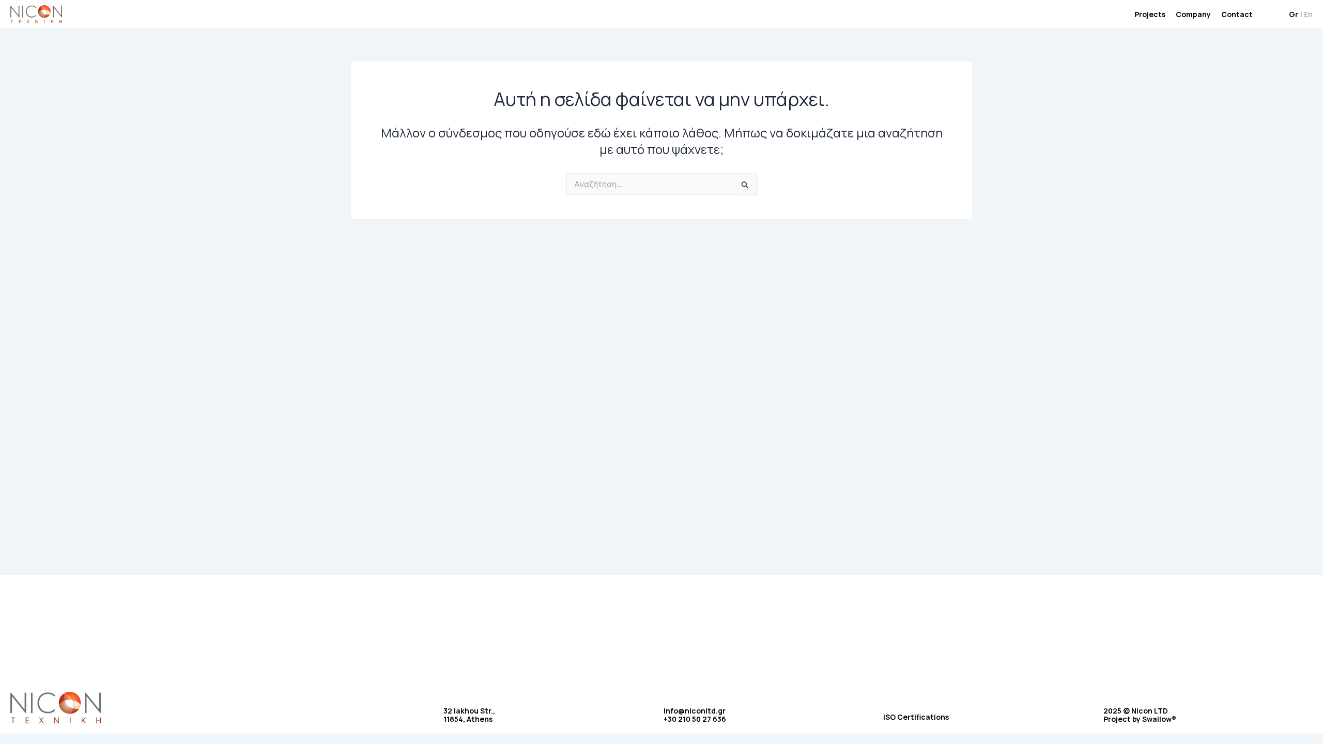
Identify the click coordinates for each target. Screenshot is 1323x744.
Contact (1237, 14)
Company (1193, 14)
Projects (1149, 14)
